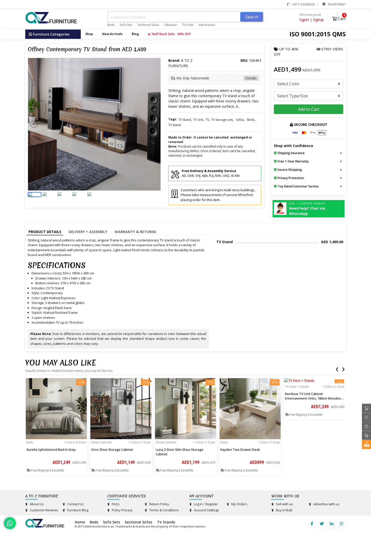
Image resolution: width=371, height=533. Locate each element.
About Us (36, 504)
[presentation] (336, 368)
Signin (304, 19)
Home (80, 522)
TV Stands (166, 522)
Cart (341, 18)
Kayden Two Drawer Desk (240, 449)
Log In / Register (205, 504)
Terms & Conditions (163, 510)
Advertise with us (325, 504)
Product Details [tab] (45, 231)
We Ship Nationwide (216, 78)
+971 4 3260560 (303, 4)
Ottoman (170, 24)
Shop (89, 34)
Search (251, 17)
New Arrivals (112, 34)
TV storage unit (222, 120)
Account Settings (206, 510)
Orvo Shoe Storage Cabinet (112, 449)
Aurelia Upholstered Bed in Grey (51, 449)
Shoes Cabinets (101, 442)
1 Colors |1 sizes (139, 442)
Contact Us (75, 504)
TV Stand (184, 120)
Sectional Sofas (148, 24)
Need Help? (336, 4)
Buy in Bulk (284, 510)
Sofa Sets (126, 24)
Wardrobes (207, 24)
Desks (224, 442)
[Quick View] (56, 437)
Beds (111, 24)
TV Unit (198, 120)
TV (207, 120)
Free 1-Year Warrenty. (293, 161)
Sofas (240, 120)
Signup (318, 19)
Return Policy (158, 504)
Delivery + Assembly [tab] (88, 231)
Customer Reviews (43, 510)
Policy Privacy (121, 510)
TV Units (188, 24)
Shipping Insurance (291, 153)
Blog (135, 34)
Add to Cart (308, 109)
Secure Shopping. (290, 169)
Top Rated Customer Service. (298, 186)
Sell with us (284, 504)
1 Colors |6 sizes (75, 442)
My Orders (238, 504)
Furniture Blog (77, 510)
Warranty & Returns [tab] (135, 231)
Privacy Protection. (291, 178)
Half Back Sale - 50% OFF (171, 34)
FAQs (115, 504)
